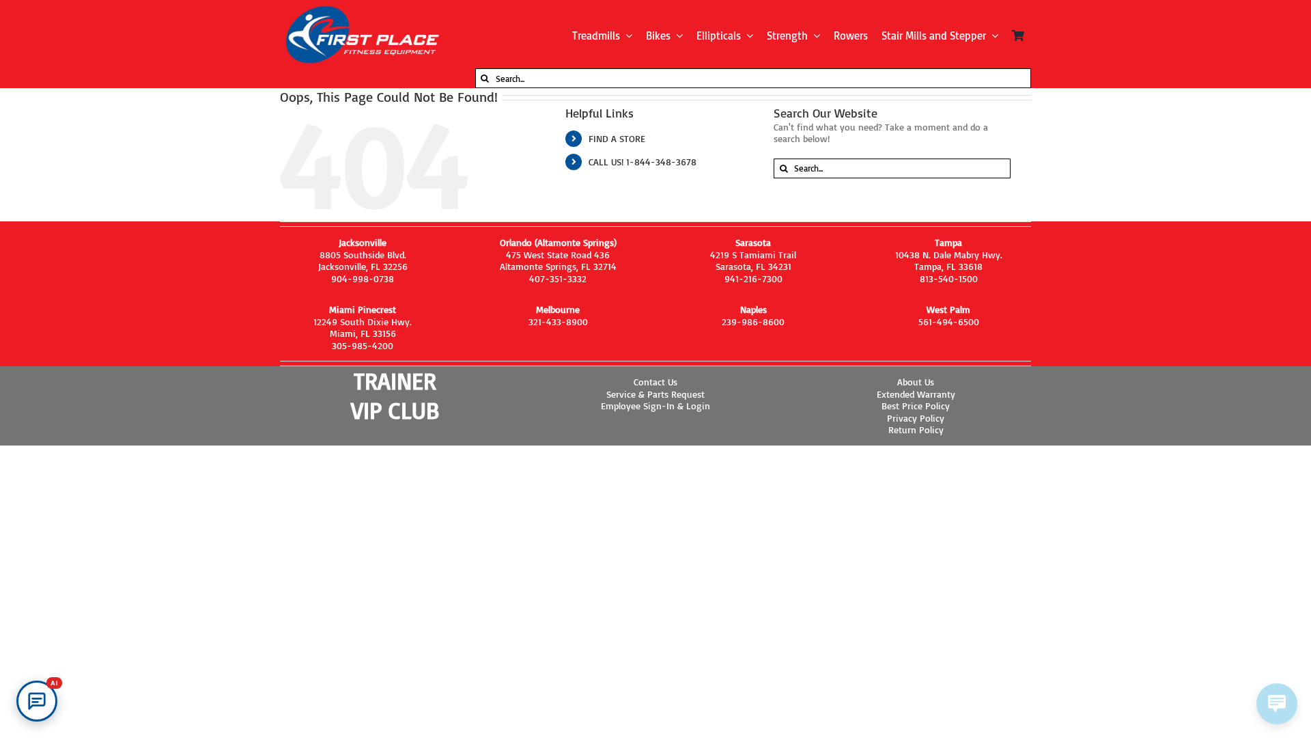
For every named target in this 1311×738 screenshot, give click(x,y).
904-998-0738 (362, 278)
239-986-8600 (753, 321)
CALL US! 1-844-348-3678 (642, 161)
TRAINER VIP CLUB (395, 395)
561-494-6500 (948, 321)
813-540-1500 (949, 278)
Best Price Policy (916, 405)
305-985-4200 (362, 345)
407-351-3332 (558, 278)
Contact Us (655, 381)
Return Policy (916, 429)
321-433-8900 (558, 321)
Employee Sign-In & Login (655, 405)
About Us (915, 381)
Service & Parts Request (655, 394)
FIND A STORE (617, 138)
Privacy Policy (915, 418)
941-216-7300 (753, 278)
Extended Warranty (916, 394)
